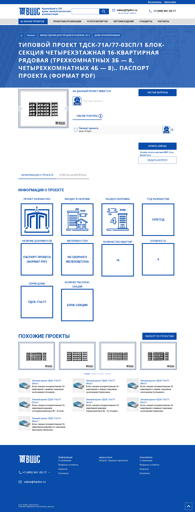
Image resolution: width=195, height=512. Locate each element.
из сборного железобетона (77, 259)
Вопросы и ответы (68, 464)
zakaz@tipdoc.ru (127, 10)
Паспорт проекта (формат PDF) (37, 259)
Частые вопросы (157, 92)
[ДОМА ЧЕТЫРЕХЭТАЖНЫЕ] (117, 219)
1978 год (158, 219)
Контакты (163, 21)
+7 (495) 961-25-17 (164, 10)
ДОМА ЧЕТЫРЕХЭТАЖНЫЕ (107, 35)
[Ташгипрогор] (37, 219)
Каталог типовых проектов (113, 460)
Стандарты (145, 21)
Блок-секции (77, 305)
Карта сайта (170, 2)
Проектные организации (67, 21)
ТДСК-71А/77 (37, 302)
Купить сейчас (157, 146)
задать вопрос (157, 160)
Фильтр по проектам (159, 336)
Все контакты (154, 2)
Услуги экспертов (97, 21)
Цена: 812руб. (88, 129)
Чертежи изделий (123, 21)
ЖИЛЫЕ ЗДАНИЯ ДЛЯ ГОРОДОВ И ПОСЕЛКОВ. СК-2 (65, 35)
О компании (64, 460)
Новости (62, 469)
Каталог (31, 35)
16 (117, 260)
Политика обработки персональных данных (36, 507)
